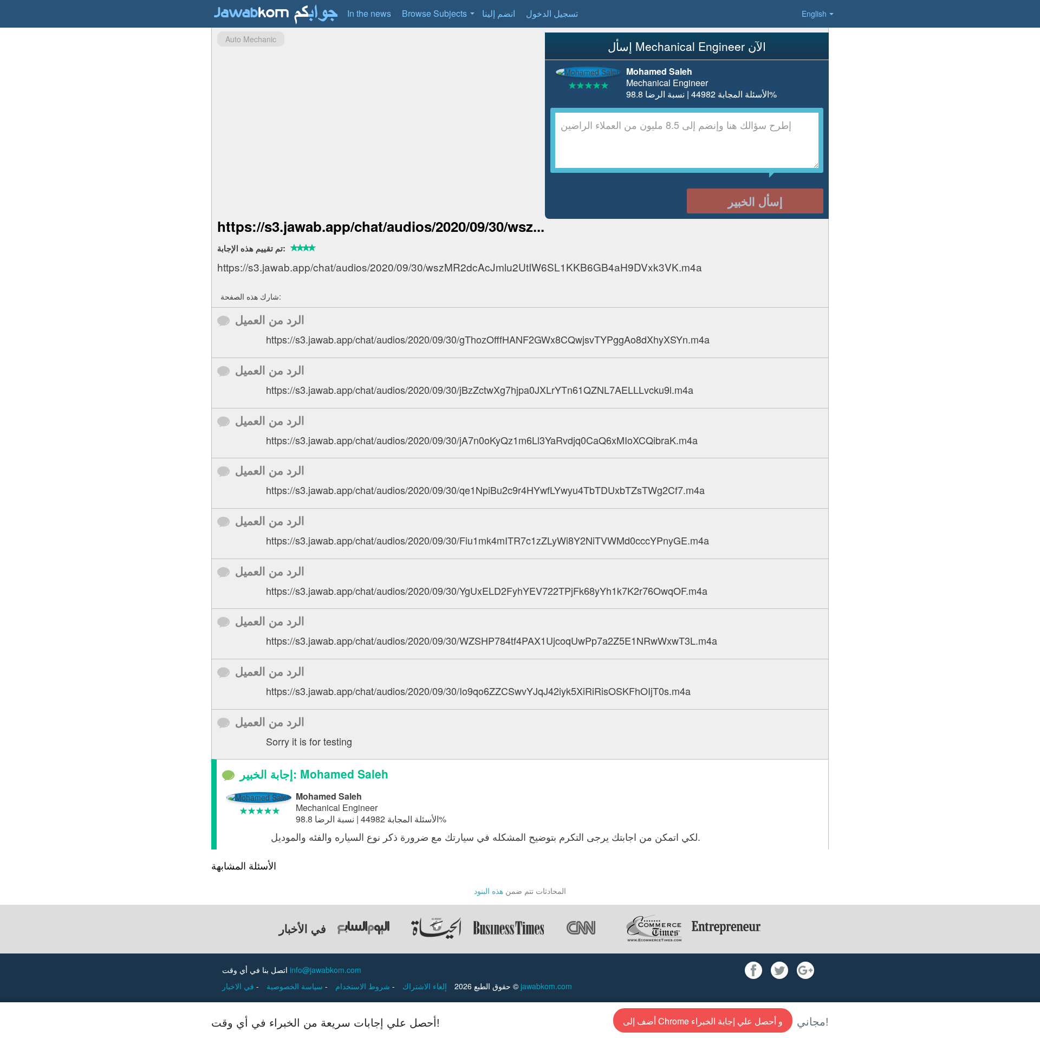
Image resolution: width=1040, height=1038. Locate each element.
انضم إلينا (498, 13)
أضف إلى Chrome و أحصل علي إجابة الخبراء (703, 1021)
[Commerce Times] (654, 928)
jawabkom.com (546, 986)
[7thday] (363, 928)
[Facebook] (753, 970)
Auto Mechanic (250, 39)
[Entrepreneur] (726, 928)
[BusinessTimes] (508, 928)
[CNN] (581, 928)
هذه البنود (488, 890)
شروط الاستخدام (363, 986)
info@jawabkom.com (325, 969)
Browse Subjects (434, 13)
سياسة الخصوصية (295, 986)
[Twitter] (779, 970)
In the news (369, 13)
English (814, 13)
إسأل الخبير (755, 201)
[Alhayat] (436, 928)
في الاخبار (239, 986)
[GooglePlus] (805, 970)
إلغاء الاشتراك (424, 986)
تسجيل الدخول (552, 13)
